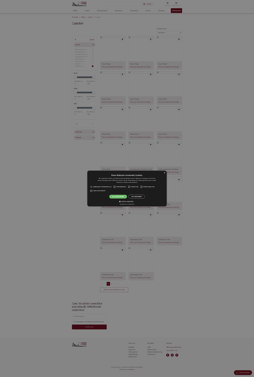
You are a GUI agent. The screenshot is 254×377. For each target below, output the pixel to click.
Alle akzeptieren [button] (118, 196)
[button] (127, 201)
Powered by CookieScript (127, 204)
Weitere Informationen (130, 182)
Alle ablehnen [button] (136, 196)
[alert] (127, 188)
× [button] (164, 173)
